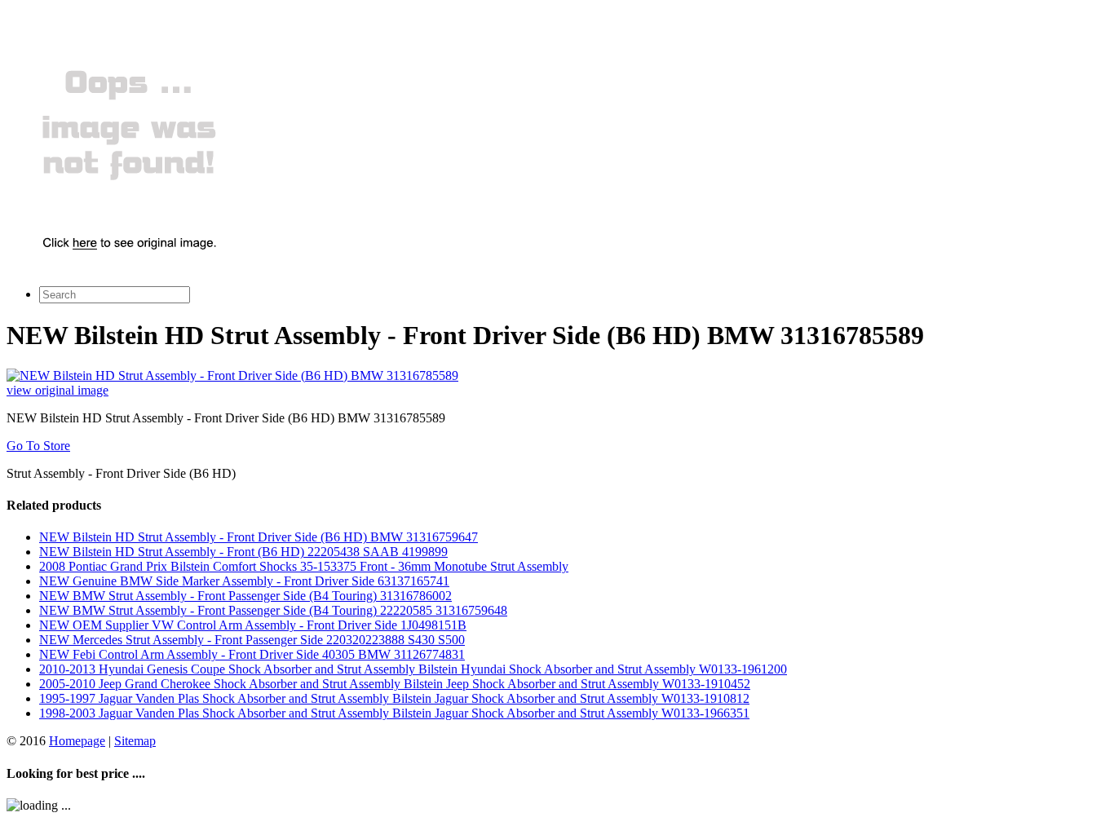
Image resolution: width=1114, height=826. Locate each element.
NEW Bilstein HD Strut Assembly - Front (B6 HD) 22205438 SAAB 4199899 (243, 552)
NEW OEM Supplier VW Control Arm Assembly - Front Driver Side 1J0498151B (252, 625)
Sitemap (135, 741)
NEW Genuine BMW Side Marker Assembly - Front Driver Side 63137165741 (244, 581)
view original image (57, 390)
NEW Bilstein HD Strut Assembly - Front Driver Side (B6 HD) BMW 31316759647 (258, 537)
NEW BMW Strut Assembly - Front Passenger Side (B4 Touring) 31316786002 (245, 596)
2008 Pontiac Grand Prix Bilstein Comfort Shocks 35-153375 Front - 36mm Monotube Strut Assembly (303, 566)
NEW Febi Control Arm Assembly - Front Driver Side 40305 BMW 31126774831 (252, 654)
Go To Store (38, 446)
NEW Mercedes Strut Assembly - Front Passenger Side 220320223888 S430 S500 (252, 640)
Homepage (77, 741)
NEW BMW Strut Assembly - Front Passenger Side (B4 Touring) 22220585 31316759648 (273, 610)
